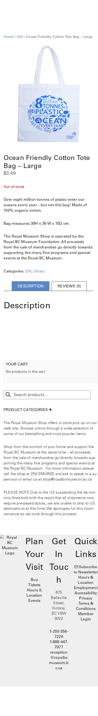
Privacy (85, 598)
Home (9, 36)
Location (34, 595)
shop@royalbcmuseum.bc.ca (67, 479)
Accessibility (85, 592)
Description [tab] (31, 286)
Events (34, 600)
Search (8, 394)
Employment (86, 587)
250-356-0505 (42, 473)
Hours (32, 590)
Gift (20, 36)
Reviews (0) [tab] (69, 286)
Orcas (39, 271)
